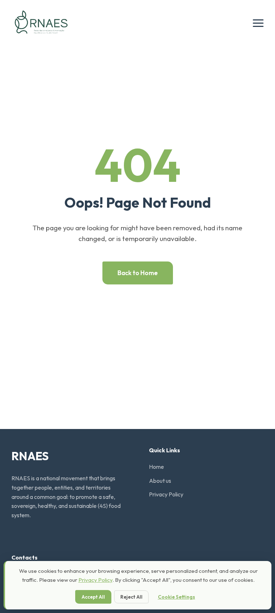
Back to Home (137, 273)
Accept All (93, 597)
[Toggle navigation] (258, 23)
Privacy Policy (166, 494)
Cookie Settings (176, 597)
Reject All (131, 597)
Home (156, 466)
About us (160, 480)
